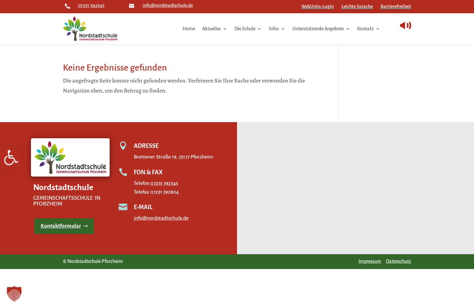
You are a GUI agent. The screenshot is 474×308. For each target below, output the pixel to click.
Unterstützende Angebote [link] (318, 28)
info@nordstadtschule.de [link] (168, 5)
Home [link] (189, 28)
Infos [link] (274, 28)
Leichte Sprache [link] (357, 6)
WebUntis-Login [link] (317, 6)
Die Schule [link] (244, 28)
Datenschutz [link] (398, 261)
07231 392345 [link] (91, 5)
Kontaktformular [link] (61, 226)
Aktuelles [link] (211, 28)
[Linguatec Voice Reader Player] (420, 25)
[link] (11, 157)
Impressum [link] (370, 261)
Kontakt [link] (365, 28)
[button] (14, 294)
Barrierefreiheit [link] (395, 6)
